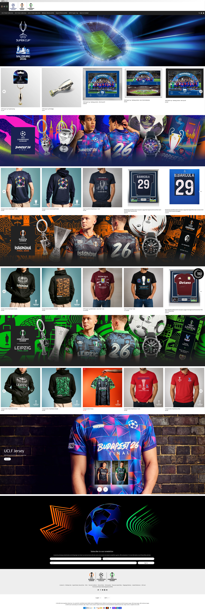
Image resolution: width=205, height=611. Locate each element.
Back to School (84, 13)
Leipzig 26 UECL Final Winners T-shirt (132, 408)
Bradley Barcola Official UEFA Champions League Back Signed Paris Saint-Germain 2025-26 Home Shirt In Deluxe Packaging (184, 210)
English (97, 598)
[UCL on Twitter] (98, 590)
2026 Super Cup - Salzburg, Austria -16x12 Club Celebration (137, 100)
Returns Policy (101, 585)
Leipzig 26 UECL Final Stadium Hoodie (9, 408)
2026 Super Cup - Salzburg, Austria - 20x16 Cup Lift (94, 102)
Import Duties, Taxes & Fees (78, 585)
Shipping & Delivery (127, 585)
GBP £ (105, 598)
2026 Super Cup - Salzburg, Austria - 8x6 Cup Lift (175, 100)
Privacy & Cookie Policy (117, 585)
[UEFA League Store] (4, 6)
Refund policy (108, 585)
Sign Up (146, 563)
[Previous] (4, 91)
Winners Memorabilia (48, 13)
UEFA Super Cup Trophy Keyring (8, 108)
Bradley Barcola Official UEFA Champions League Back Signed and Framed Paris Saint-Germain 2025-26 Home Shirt (142, 210)
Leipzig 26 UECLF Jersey (88, 408)
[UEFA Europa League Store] (22, 6)
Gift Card (143, 585)
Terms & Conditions (93, 585)
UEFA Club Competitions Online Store (65, 603)
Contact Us (62, 585)
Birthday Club (68, 585)
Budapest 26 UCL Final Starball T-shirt (9, 209)
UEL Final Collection (20, 13)
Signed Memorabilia (61, 13)
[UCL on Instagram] (104, 590)
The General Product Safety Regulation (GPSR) (102, 586)
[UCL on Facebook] (100, 590)
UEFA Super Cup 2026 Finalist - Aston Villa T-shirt (93, 309)
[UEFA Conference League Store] (30, 6)
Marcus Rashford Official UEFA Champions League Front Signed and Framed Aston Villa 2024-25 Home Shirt (184, 310)
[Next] (201, 91)
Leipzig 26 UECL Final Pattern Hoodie (50, 408)
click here (149, 555)
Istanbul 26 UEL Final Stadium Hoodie (9, 309)
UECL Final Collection (34, 13)
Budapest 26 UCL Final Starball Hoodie (50, 209)
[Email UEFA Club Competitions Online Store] (106, 590)
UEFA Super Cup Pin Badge (48, 108)
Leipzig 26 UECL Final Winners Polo (172, 408)
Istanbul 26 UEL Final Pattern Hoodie (50, 309)
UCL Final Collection (7, 13)
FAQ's (86, 585)
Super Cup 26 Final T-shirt (129, 309)
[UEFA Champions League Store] (13, 6)
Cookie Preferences (136, 585)
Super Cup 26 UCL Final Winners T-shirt (91, 209)
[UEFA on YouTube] (102, 590)
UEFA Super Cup (73, 13)
